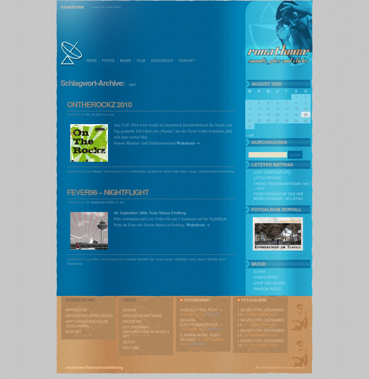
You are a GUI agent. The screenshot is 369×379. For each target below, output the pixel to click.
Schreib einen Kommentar (217, 171)
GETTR (129, 341)
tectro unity (171, 171)
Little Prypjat (267, 177)
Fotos (108, 60)
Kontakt (186, 60)
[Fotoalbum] (278, 251)
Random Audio (267, 288)
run (112, 114)
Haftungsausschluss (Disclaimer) (87, 323)
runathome (72, 7)
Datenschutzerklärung (89, 315)
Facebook (132, 321)
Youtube (131, 347)
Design (129, 309)
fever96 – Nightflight (108, 192)
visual (193, 171)
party (192, 259)
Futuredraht (197, 299)
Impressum (76, 309)
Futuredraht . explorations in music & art (146, 332)
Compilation (266, 277)
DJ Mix (259, 271)
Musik (125, 60)
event (132, 259)
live (151, 259)
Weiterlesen (188, 142)
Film (141, 60)
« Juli (249, 134)
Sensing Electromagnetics (198, 322)
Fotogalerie (254, 299)
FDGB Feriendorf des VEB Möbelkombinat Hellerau (278, 196)
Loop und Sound (269, 282)
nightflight (181, 259)
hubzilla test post (198, 309)
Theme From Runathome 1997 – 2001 (282, 186)
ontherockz (138, 171)
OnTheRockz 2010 (99, 104)
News (91, 60)
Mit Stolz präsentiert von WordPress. (280, 367)
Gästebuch (162, 60)
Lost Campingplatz (272, 172)
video (183, 171)
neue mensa (164, 259)
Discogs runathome (142, 315)
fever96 (143, 259)
